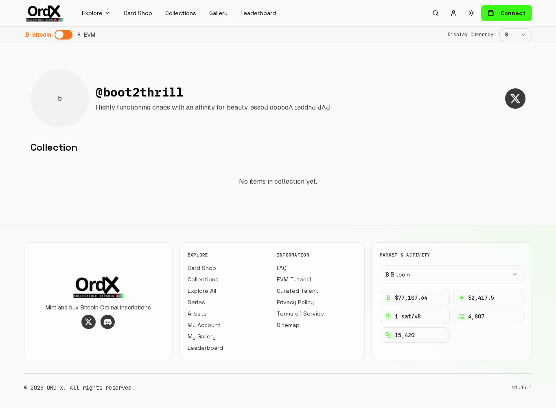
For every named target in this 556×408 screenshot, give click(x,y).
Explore (92, 13)
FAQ (282, 268)
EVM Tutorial (294, 279)
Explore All (202, 290)
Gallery (218, 13)
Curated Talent (297, 290)
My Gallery (202, 336)
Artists (197, 313)
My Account (204, 325)
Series (196, 302)
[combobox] (515, 34)
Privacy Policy (295, 302)
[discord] (108, 322)
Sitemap (288, 325)
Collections (180, 13)
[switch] (63, 34)
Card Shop (138, 13)
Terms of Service (300, 313)
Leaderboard (258, 13)
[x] (515, 98)
